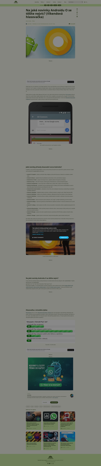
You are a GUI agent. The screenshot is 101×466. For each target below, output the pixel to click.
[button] (50, 234)
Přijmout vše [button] (64, 237)
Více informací (41, 232)
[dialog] (50, 233)
